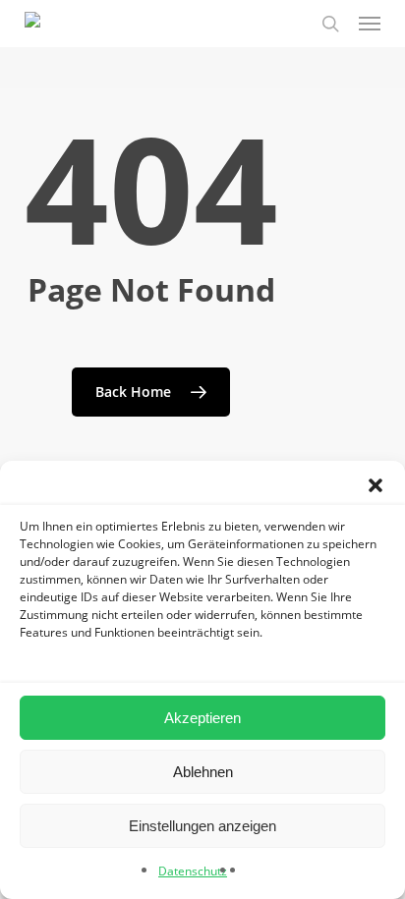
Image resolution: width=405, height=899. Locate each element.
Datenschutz (192, 871)
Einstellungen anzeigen (202, 825)
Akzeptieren (202, 717)
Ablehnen (203, 771)
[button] (375, 485)
